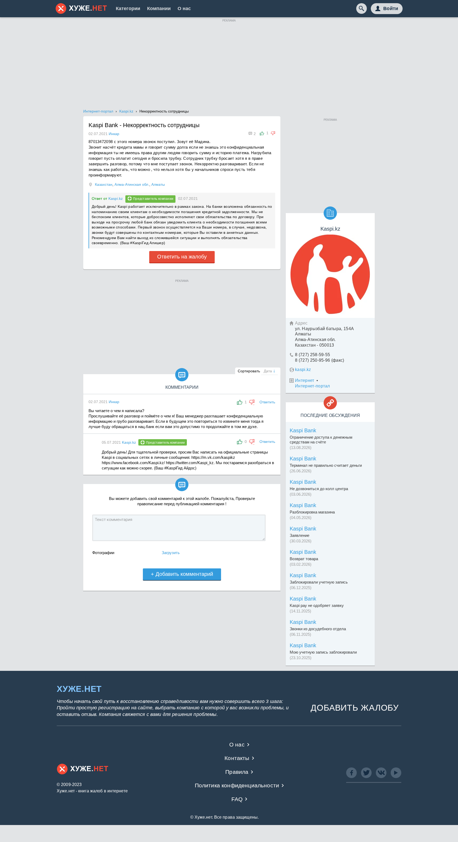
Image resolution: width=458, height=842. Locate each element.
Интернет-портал (312, 386)
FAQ (237, 799)
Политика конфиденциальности (237, 785)
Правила (236, 772)
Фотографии (103, 552)
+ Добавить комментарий (182, 574)
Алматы (158, 184)
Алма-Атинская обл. (131, 184)
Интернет (304, 380)
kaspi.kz (303, 369)
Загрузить (171, 552)
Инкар (114, 402)
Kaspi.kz (115, 198)
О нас (184, 8)
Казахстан (103, 184)
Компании (159, 8)
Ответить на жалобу (182, 257)
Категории (128, 8)
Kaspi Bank (303, 430)
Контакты (236, 758)
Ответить (267, 402)
